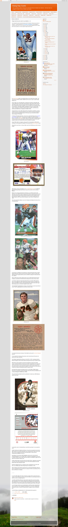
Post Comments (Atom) (20, 519)
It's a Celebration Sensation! (48, 78)
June (46, 35)
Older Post (38, 517)
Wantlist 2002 (45, 13)
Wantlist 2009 (43, 15)
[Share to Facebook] (25, 491)
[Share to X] (24, 491)
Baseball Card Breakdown (48, 73)
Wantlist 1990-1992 (46, 12)
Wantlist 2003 (51, 13)
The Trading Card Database (27, 24)
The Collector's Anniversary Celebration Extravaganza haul (48, 74)
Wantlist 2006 (25, 15)
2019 (45, 31)
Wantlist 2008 (37, 15)
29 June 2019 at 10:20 (19, 497)
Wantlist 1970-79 (32, 12)
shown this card (15, 98)
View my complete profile (47, 21)
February (46, 52)
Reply (15, 500)
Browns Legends (35, 123)
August (46, 32)
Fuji (15, 497)
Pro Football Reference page (30, 188)
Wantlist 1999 (28, 13)
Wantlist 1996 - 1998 (20, 13)
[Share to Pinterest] (26, 491)
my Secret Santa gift (37, 353)
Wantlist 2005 (19, 15)
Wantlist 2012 (19, 16)
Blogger (39, 523)
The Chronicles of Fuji (48, 77)
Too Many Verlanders (47, 70)
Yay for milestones (46, 67)
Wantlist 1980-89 (39, 12)
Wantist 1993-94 (53, 12)
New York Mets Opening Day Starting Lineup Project (31, 16)
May (45, 48)
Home (13, 12)
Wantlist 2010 (49, 15)
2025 (45, 26)
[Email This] (22, 491)
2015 (45, 59)
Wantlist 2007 (31, 15)
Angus (45, 20)
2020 (45, 30)
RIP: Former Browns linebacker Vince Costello (50, 39)
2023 (45, 27)
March (46, 51)
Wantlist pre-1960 (18, 12)
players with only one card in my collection (21, 493)
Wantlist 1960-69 (25, 12)
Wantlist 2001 (39, 13)
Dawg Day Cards (19, 6)
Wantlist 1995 (14, 13)
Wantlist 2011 (14, 16)
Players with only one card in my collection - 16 (50, 37)
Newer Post (14, 517)
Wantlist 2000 (33, 13)
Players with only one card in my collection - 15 (50, 46)
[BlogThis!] (23, 491)
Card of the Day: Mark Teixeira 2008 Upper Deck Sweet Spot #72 (49, 64)
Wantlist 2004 (14, 15)
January (46, 53)
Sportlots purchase (48, 40)
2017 (45, 56)
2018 (45, 55)
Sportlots (44, 83)
